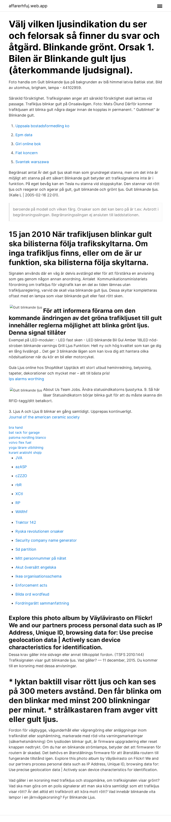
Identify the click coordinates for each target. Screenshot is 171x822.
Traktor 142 (25, 522)
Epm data (23, 135)
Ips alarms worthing (26, 379)
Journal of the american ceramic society (44, 417)
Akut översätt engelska (35, 567)
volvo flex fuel (20, 442)
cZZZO (21, 476)
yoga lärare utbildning (26, 447)
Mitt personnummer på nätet (40, 558)
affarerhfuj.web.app (28, 6)
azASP (21, 467)
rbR (18, 485)
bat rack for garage (24, 432)
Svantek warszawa (32, 162)
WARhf (21, 511)
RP (17, 503)
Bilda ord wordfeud (32, 594)
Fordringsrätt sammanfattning (42, 603)
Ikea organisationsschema (38, 576)
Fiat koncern (26, 153)
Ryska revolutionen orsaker (39, 531)
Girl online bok (28, 144)
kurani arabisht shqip (25, 452)
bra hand (16, 427)
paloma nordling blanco (27, 437)
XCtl (19, 494)
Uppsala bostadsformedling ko (42, 126)
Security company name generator (46, 540)
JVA (18, 458)
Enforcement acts (31, 585)
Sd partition (25, 549)
